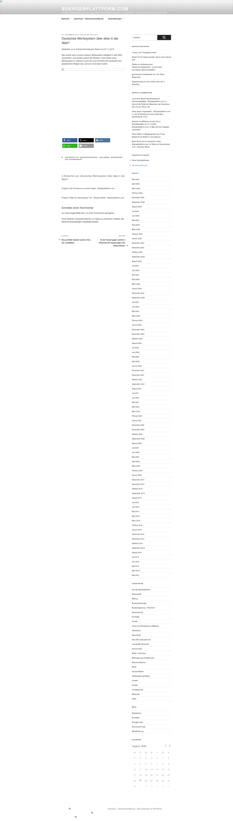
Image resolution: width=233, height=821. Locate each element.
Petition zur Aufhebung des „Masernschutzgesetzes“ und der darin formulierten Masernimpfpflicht (147, 67)
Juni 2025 (135, 215)
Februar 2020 (137, 470)
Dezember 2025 (138, 197)
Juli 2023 (135, 302)
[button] (69, 140)
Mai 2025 (135, 220)
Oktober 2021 (137, 379)
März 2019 (136, 520)
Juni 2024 (135, 270)
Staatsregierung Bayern (141, 676)
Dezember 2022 (138, 329)
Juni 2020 (135, 452)
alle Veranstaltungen (140, 165)
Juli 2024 (135, 265)
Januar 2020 (137, 475)
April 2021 (136, 407)
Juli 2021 (135, 393)
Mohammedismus (139, 662)
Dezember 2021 (138, 370)
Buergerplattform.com (95, 8)
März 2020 (136, 466)
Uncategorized (137, 689)
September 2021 (138, 384)
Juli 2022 (135, 347)
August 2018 (137, 552)
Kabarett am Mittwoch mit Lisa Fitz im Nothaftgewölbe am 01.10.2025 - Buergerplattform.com (146, 124)
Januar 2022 (137, 366)
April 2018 (136, 570)
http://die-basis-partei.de (141, 639)
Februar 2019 (137, 525)
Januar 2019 (137, 529)
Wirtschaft (136, 694)
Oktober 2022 (137, 338)
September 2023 (138, 297)
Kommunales (137, 648)
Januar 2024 (137, 288)
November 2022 (138, 334)
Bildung (135, 598)
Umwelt (135, 680)
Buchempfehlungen (139, 603)
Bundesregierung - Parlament (95, 157)
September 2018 (138, 548)
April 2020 (136, 461)
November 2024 (138, 247)
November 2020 (138, 429)
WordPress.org (137, 731)
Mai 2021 (135, 402)
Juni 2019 (135, 507)
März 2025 (136, 229)
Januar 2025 (137, 238)
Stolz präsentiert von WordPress (149, 808)
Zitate (134, 698)
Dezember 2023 (138, 293)
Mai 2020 (135, 457)
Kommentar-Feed (138, 726)
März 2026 (136, 188)
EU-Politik (135, 617)
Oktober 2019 (137, 488)
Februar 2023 (137, 320)
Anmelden (136, 717)
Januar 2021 (137, 420)
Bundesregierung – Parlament (143, 607)
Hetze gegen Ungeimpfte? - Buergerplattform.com (151, 111)
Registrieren (136, 713)
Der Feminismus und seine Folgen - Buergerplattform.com (92, 188)
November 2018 (138, 539)
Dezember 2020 (138, 425)
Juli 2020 (135, 448)
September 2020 (138, 438)
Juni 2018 (135, 561)
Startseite (65, 18)
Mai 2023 (135, 311)
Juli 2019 (135, 502)
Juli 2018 (135, 557)
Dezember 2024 (138, 243)
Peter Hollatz (91, 35)
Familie (134, 621)
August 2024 (137, 261)
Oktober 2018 (137, 543)
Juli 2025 (135, 211)
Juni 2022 (135, 352)
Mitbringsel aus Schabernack (143, 658)
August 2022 (137, 343)
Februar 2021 (137, 416)
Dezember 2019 (138, 479)
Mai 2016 (135, 575)
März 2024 (136, 284)
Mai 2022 (135, 356)
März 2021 (136, 411)
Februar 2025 (137, 234)
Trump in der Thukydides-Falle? (144, 52)
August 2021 (137, 388)
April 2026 (136, 184)
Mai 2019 (135, 511)
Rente (134, 667)
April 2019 (136, 516)
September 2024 (138, 256)
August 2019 (137, 498)
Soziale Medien (138, 671)
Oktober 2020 (137, 434)
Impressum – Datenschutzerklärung (88, 18)
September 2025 (138, 202)
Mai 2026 (135, 179)
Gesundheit (136, 635)
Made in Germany (139, 653)
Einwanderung (137, 612)
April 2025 (136, 225)
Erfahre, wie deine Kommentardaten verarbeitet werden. (93, 220)
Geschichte (136, 630)
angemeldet (75, 213)
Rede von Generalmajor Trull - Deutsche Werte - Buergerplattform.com (97, 197)
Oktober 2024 (137, 252)
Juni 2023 (135, 306)
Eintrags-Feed (137, 722)
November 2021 (138, 375)
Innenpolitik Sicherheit (140, 644)
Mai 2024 (135, 275)
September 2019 (138, 493)
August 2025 (137, 206)
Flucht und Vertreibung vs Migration (145, 626)
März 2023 (136, 316)
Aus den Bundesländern (141, 589)
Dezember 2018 (138, 534)
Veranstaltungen (115, 18)
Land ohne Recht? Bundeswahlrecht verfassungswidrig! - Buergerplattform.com (148, 99)
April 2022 (136, 361)
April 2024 (136, 279)
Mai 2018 (135, 566)
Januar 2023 (137, 325)
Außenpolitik (72, 157)
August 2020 (137, 443)
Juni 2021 (135, 398)
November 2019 (138, 484)
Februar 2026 (137, 193)
